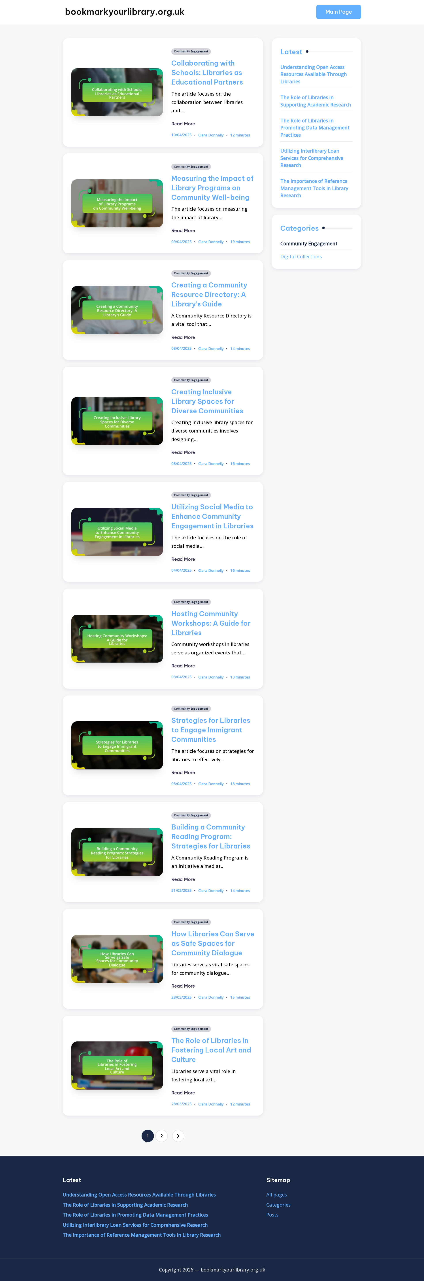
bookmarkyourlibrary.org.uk (125, 11)
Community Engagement (191, 51)
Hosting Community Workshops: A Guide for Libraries (211, 623)
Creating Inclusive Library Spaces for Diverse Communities (207, 401)
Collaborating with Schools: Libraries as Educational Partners (207, 72)
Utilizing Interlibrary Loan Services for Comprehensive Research (311, 157)
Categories (278, 1205)
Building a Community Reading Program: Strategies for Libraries (210, 836)
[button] (338, 12)
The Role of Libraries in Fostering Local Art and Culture (211, 1050)
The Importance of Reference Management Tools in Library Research (314, 188)
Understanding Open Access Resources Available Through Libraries (313, 74)
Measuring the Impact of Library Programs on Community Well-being (212, 188)
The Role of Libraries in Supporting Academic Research (315, 101)
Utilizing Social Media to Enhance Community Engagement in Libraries (212, 516)
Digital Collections (301, 256)
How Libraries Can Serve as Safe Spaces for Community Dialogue (212, 943)
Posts (272, 1214)
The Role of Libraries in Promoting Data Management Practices (315, 127)
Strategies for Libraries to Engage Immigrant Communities (210, 730)
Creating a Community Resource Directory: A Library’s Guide (209, 294)
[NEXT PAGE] (178, 1136)
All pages (276, 1194)
